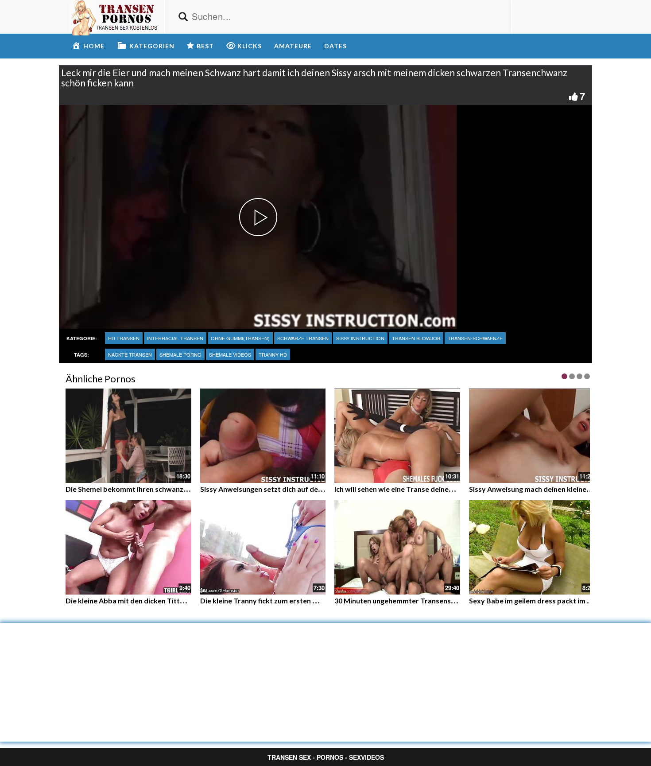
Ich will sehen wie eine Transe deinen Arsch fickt (411, 489)
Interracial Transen (175, 338)
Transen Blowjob (416, 338)
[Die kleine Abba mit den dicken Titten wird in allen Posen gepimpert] (128, 547)
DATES (335, 46)
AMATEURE (293, 46)
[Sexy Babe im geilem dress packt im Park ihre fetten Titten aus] (532, 547)
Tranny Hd (273, 354)
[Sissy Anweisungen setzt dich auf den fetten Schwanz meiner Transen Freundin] (263, 436)
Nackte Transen (130, 354)
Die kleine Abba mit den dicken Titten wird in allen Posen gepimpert (176, 600)
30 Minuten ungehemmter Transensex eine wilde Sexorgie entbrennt (446, 600)
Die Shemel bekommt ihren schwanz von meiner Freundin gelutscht (175, 489)
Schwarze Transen (303, 338)
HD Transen (124, 338)
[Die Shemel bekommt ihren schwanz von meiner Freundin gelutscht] (128, 436)
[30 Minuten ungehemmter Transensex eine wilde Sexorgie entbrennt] (397, 547)
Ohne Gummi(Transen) (240, 338)
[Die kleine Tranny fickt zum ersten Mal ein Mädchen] (263, 547)
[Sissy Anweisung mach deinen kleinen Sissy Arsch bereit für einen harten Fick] (532, 436)
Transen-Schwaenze (475, 338)
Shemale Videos (230, 354)
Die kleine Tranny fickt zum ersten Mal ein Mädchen (284, 600)
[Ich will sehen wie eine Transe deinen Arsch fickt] (397, 436)
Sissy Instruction (360, 338)
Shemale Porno (180, 354)
